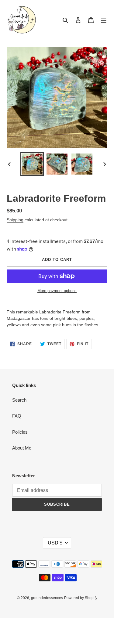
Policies (20, 432)
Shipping (15, 219)
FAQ (16, 415)
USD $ (55, 542)
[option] (32, 164)
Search (19, 400)
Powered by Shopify (80, 598)
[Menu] (103, 20)
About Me (21, 447)
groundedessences (47, 598)
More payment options (57, 290)
